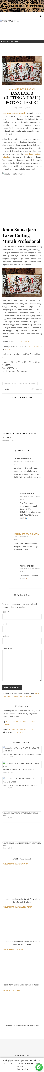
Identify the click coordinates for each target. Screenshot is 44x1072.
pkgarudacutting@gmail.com (21, 729)
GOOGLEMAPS (35, 346)
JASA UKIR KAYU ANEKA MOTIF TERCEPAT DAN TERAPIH (21, 754)
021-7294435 (30, 1063)
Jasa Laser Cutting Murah (22, 89)
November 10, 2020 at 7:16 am (30, 496)
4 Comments (37, 389)
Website (5, 636)
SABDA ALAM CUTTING (12, 949)
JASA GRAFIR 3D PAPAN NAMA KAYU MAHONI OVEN (19, 785)
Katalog (25, 1069)
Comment (7, 648)
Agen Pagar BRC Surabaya (26, 534)
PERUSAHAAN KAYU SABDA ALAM (17, 907)
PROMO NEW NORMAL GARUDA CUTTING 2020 (18, 770)
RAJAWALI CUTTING (11, 990)
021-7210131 (25, 721)
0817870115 (18, 732)
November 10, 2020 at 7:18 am (30, 569)
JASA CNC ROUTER (23, 341)
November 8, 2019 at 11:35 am (24, 461)
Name (5, 612)
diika (7, 389)
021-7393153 (12, 721)
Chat (18, 1069)
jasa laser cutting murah (27, 383)
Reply (16, 464)
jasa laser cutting (10, 383)
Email (5, 624)
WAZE (7, 349)
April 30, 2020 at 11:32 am (22, 537)
